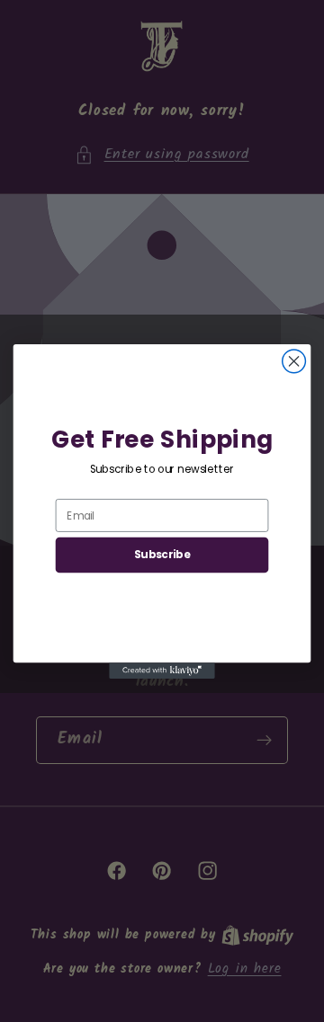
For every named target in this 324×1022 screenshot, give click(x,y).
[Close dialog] (294, 361)
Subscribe (162, 554)
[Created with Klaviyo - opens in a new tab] (162, 670)
